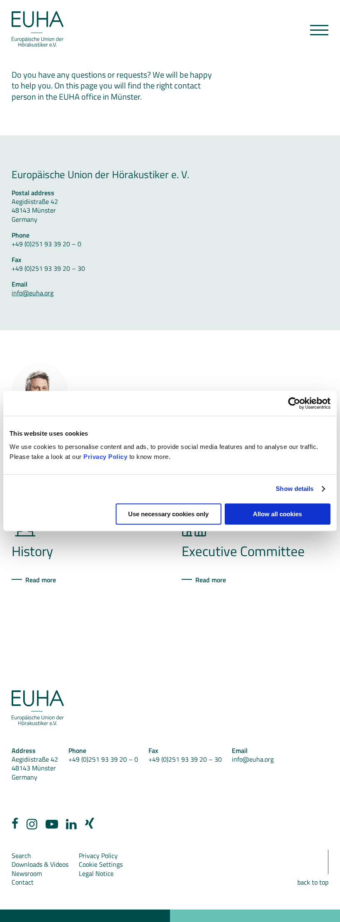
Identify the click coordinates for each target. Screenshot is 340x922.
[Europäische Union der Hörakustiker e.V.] (37, 29)
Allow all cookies (277, 513)
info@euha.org (32, 292)
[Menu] (319, 30)
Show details (294, 488)
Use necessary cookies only (168, 513)
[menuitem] (15, 825)
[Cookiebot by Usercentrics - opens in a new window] (294, 403)
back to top (312, 882)
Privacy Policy (105, 456)
